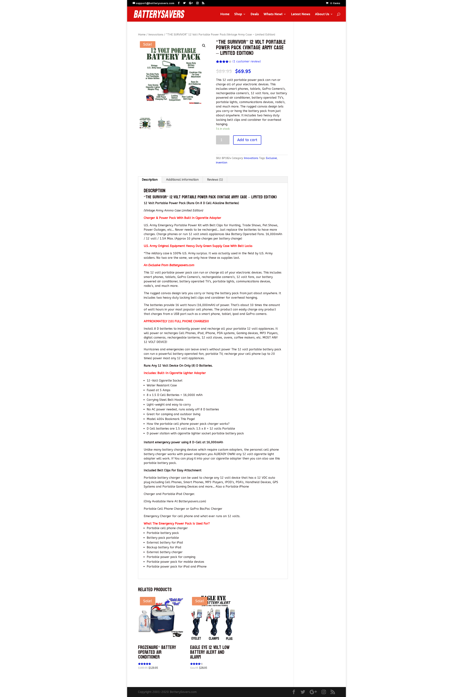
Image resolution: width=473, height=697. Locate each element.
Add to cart (247, 140)
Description (150, 179)
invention (221, 162)
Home (224, 14)
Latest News (300, 14)
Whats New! (273, 14)
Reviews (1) (215, 179)
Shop (238, 14)
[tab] (150, 180)
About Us (322, 14)
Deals (255, 14)
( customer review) (247, 61)
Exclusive (271, 158)
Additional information (182, 179)
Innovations (155, 34)
